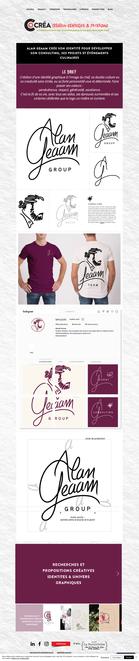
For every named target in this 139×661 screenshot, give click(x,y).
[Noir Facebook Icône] (39, 644)
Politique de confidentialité (20, 658)
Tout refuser (117, 657)
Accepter (129, 657)
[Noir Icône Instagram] (46, 644)
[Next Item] (118, 574)
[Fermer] (136, 657)
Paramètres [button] (105, 657)
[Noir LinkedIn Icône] (33, 644)
